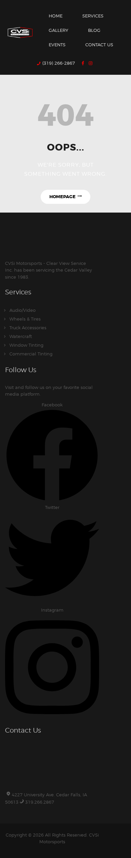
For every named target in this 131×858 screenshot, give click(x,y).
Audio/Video (22, 310)
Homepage (62, 196)
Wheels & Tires (25, 319)
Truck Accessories (27, 327)
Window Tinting (26, 345)
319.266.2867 (39, 802)
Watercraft (20, 336)
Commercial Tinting (30, 353)
